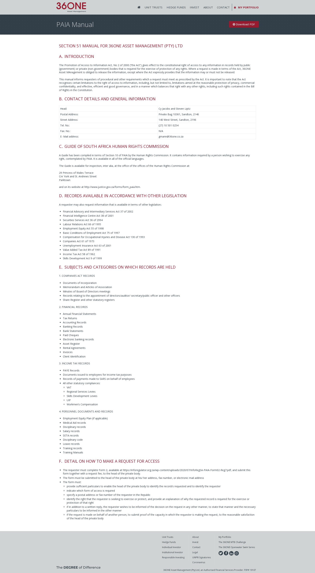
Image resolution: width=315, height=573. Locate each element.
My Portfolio (225, 537)
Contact (223, 7)
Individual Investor (171, 547)
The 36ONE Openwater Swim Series (237, 547)
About (208, 7)
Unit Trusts (153, 7)
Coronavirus (198, 562)
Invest (194, 7)
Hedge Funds (176, 7)
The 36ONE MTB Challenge (232, 542)
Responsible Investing (173, 557)
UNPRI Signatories (201, 557)
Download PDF (245, 24)
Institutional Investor (172, 552)
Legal (195, 552)
